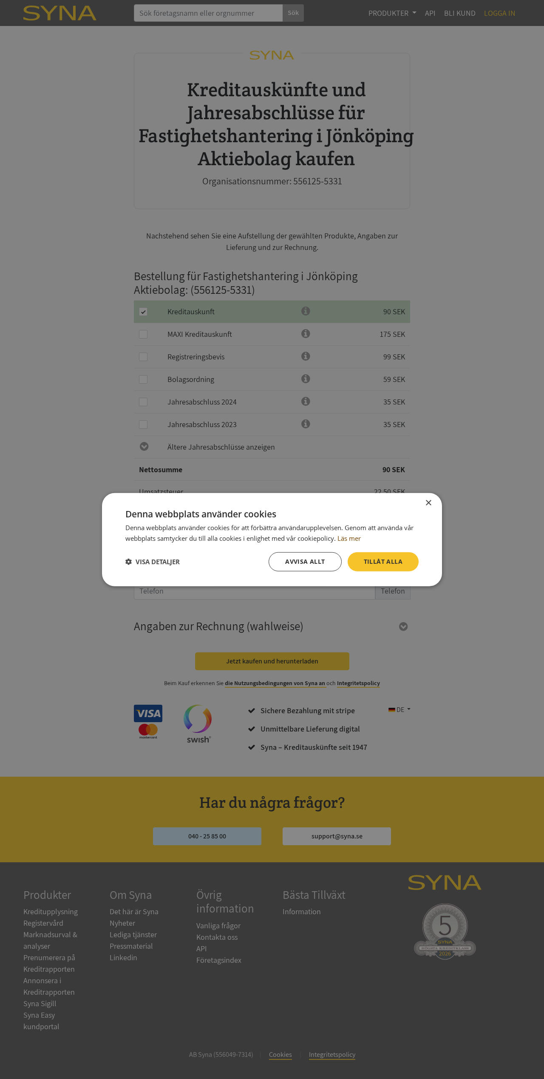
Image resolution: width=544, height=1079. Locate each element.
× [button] (428, 503)
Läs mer (349, 538)
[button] (152, 561)
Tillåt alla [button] (383, 561)
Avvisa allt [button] (305, 561)
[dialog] (272, 539)
